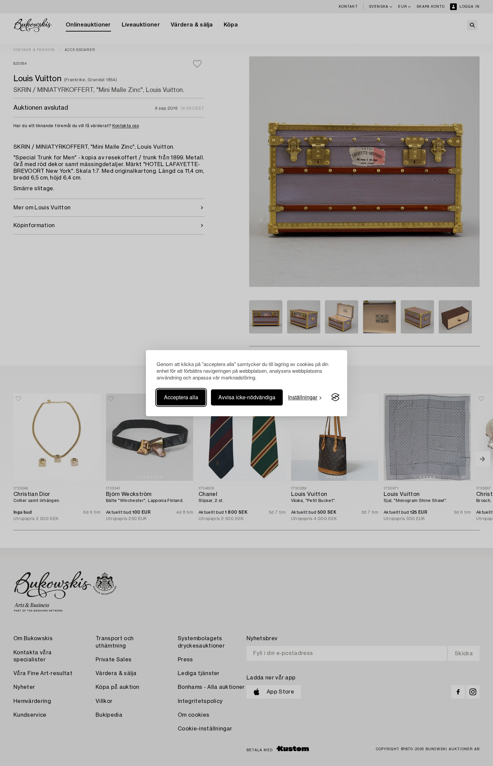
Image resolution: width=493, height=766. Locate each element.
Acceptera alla (181, 397)
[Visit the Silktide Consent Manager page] (335, 397)
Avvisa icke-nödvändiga (246, 397)
